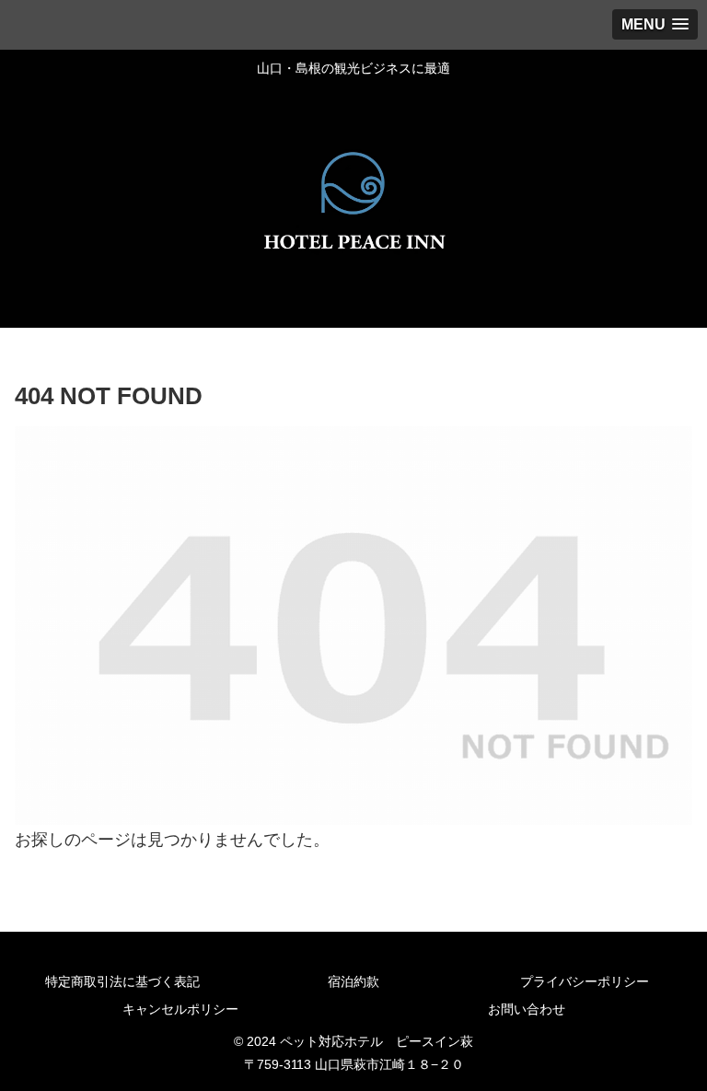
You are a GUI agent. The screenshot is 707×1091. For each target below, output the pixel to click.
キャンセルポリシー (180, 1009)
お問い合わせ (526, 1009)
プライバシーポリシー (584, 981)
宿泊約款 (353, 981)
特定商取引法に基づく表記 (122, 981)
